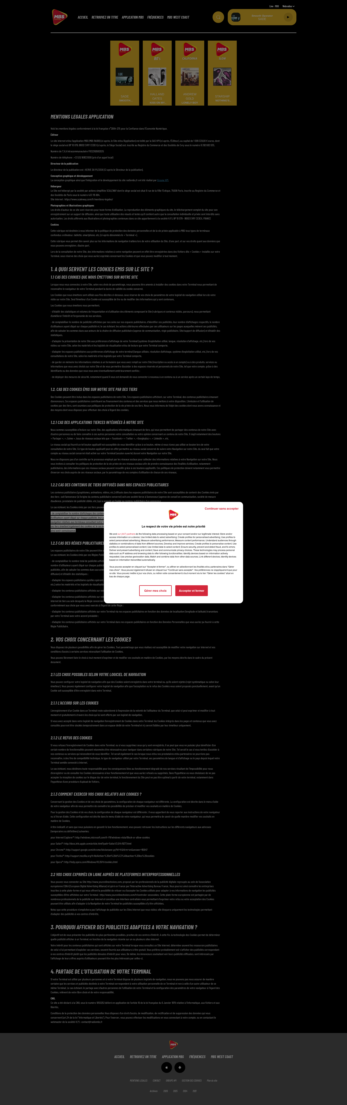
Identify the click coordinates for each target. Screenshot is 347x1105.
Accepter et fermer (191, 591)
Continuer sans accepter (222, 508)
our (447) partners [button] (126, 533)
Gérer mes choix (155, 591)
